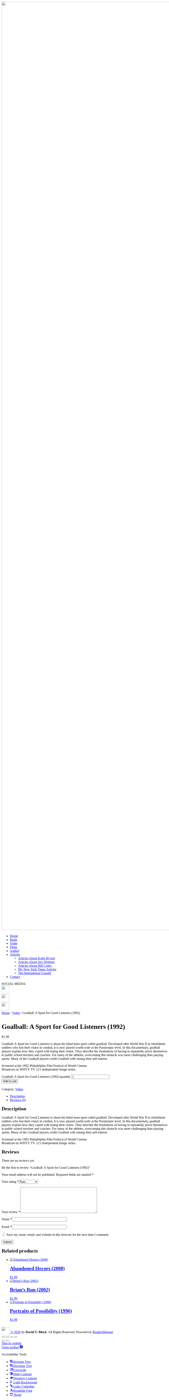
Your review (11, 1212)
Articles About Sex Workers (36, 962)
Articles (15, 954)
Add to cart (9, 1081)
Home (14, 936)
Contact (15, 977)
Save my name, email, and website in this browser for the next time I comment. (58, 1234)
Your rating (10, 1181)
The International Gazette (34, 973)
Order (14, 943)
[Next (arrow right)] (7, 1340)
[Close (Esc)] (15, 1336)
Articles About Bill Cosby (35, 965)
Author (14, 951)
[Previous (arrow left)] (3, 1340)
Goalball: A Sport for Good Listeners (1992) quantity (36, 1076)
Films (13, 947)
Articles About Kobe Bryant (36, 958)
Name (7, 1219)
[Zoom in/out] (3, 1336)
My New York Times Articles (37, 969)
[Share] (11, 1336)
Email (7, 1227)
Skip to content (11, 1343)
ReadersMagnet (103, 1332)
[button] (12, 1347)
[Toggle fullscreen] (7, 1336)
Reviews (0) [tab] (18, 1100)
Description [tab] (17, 1096)
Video (16, 1013)
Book (13, 939)
